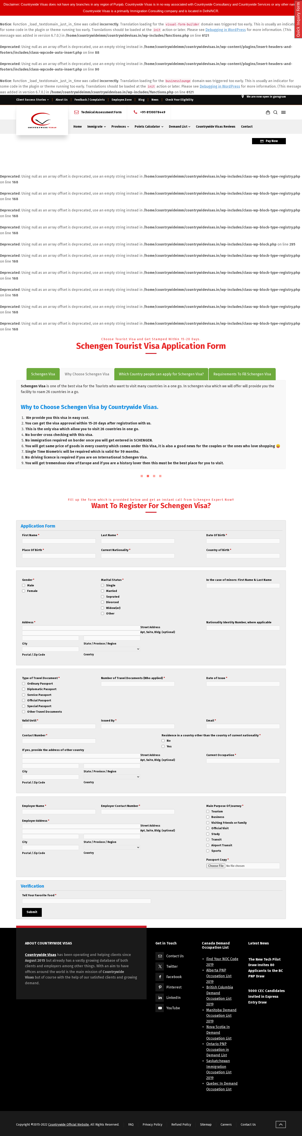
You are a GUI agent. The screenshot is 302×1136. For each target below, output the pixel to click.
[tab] (43, 374)
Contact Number (34, 735)
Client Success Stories (31, 99)
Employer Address (35, 820)
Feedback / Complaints (90, 99)
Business (217, 817)
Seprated (112, 596)
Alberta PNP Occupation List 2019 (218, 976)
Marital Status (112, 579)
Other (110, 613)
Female (32, 591)
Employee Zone (122, 99)
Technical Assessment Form (101, 112)
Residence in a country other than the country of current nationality (211, 735)
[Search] (275, 112)
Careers (226, 1124)
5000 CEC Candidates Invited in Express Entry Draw (266, 996)
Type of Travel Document (41, 678)
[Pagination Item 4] (160, 476)
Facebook (174, 977)
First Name (30, 535)
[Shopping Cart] (268, 112)
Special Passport (39, 706)
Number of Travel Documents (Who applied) (133, 678)
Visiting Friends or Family (229, 822)
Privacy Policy (152, 1124)
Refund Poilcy (181, 1124)
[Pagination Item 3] (154, 476)
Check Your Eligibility (179, 99)
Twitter (172, 966)
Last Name (109, 535)
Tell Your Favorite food (39, 895)
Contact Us (175, 956)
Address (28, 622)
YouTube (173, 1008)
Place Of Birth (33, 550)
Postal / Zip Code (33, 654)
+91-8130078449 (152, 112)
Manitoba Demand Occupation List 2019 (221, 1015)
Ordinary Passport (40, 683)
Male (30, 585)
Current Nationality (115, 550)
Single (110, 585)
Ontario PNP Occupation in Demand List (217, 1049)
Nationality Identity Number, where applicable (238, 622)
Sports (216, 850)
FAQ (131, 1124)
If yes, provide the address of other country (53, 750)
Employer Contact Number (120, 806)
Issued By (109, 720)
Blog (141, 99)
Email (211, 720)
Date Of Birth (216, 535)
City (24, 643)
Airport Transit (221, 845)
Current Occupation (221, 755)
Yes (169, 746)
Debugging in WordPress (225, 30)
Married (111, 591)
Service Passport (39, 695)
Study (215, 834)
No (169, 740)
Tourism (217, 811)
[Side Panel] (282, 112)
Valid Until (30, 720)
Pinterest (174, 987)
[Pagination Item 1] (142, 476)
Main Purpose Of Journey (224, 806)
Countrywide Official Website (68, 1124)
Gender (28, 579)
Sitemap (206, 1124)
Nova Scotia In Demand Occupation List (218, 1032)
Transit (216, 839)
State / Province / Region (100, 643)
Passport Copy (217, 859)
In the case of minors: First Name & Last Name (239, 579)
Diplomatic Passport (41, 689)
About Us (62, 99)
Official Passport (39, 700)
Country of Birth (218, 550)
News (155, 99)
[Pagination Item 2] (148, 476)
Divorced (112, 602)
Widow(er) (113, 608)
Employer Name (34, 806)
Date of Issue (216, 678)
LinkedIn (173, 998)
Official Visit (220, 828)
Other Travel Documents (44, 711)
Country (89, 654)
